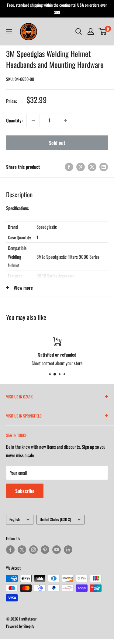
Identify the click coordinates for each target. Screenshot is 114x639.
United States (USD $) (55, 519)
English (14, 519)
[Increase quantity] (65, 120)
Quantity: (14, 120)
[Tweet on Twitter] (92, 166)
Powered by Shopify (20, 626)
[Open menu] (9, 31)
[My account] (91, 31)
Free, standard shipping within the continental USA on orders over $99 (57, 8)
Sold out (57, 142)
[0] (103, 31)
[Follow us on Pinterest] (45, 549)
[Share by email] (103, 166)
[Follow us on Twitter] (22, 549)
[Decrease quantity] (33, 120)
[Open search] (78, 31)
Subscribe (24, 490)
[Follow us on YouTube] (56, 549)
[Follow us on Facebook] (10, 549)
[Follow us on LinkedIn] (68, 549)
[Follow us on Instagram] (33, 549)
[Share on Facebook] (69, 166)
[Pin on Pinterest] (80, 166)
